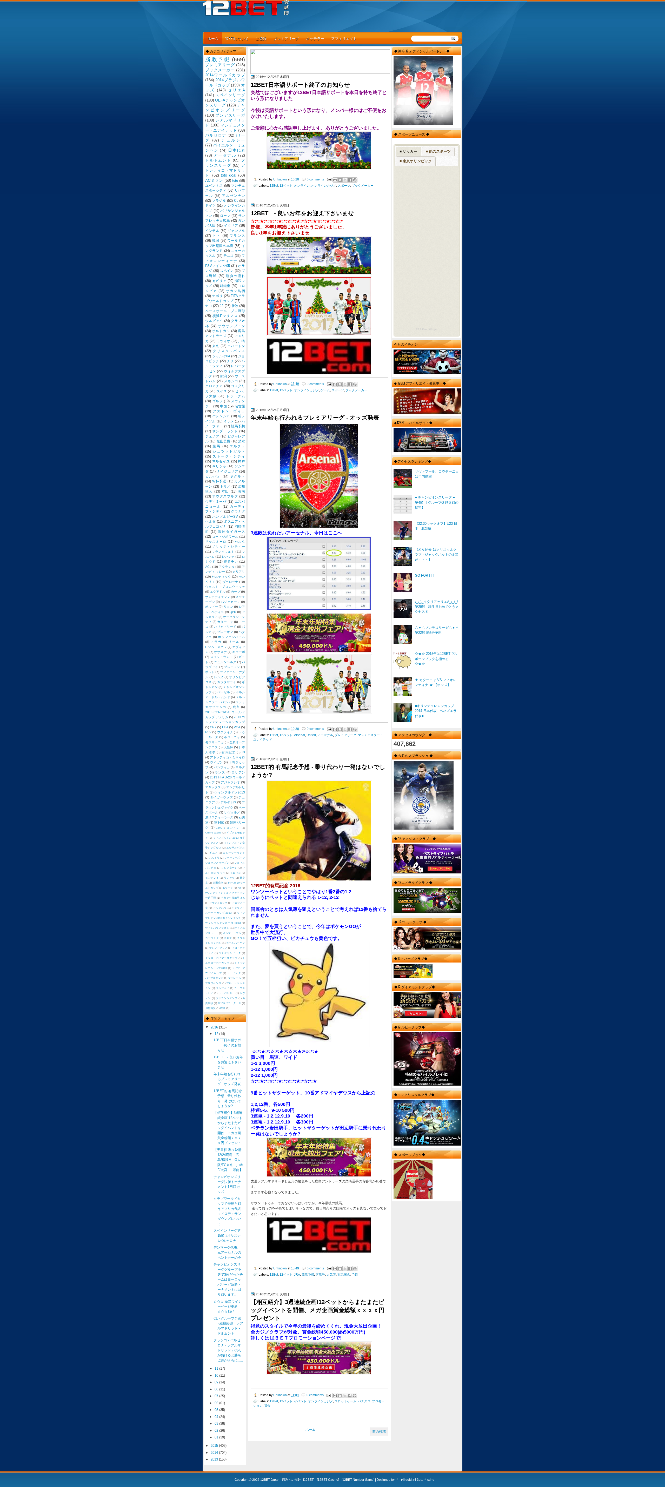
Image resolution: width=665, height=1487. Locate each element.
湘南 (241, 491)
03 (217, 1423)
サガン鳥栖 (235, 291)
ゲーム (325, 390)
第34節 (219, 822)
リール (234, 641)
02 (217, 1430)
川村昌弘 (210, 1008)
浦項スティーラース (219, 817)
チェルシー (233, 140)
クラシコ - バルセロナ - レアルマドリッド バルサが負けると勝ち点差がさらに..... (228, 1350)
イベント (300, 1401)
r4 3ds (417, 1480)
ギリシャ (219, 466)
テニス (228, 256)
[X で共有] (345, 180)
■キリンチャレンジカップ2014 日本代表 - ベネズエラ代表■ (436, 711)
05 (217, 1410)
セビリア (219, 281)
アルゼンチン (233, 196)
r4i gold (406, 1480)
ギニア (213, 852)
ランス (220, 772)
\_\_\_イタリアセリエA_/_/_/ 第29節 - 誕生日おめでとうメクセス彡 (437, 607)
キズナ (228, 938)
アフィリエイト (344, 38)
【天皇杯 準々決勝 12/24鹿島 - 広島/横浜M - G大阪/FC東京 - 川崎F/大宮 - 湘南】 (228, 1160)
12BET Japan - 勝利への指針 (280, 1480)
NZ (239, 887)
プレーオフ (225, 632)
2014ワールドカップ (225, 75)
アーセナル (325, 735)
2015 (215, 1446)
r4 (397, 1480)
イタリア (231, 225)
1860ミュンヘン (228, 827)
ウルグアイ (214, 321)
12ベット (286, 185)
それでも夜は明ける (233, 897)
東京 (215, 346)
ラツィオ (223, 341)
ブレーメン (232, 667)
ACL (208, 566)
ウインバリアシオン (217, 927)
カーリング (212, 938)
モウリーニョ (214, 742)
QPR (233, 612)
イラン (228, 421)
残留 (236, 707)
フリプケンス (213, 983)
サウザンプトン (231, 326)
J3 (243, 752)
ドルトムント (218, 160)
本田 (225, 491)
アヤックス (213, 787)
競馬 (216, 446)
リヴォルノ (232, 812)
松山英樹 (223, 441)
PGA (237, 727)
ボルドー (211, 606)
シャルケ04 (221, 356)
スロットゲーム (345, 1401)
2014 (215, 1453)
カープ (235, 591)
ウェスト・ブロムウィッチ (225, 586)
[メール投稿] (329, 179)
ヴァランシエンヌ (226, 998)
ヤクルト (237, 476)
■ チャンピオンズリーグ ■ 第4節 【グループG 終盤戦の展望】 (436, 502)
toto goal (228, 175)
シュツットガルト (229, 451)
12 (217, 1034)
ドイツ (210, 205)
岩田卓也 (218, 882)
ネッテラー (315, 38)
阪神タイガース (231, 532)
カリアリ (238, 571)
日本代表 (236, 150)
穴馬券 (320, 1274)
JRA (297, 1274)
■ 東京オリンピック (416, 161)
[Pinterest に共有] (354, 180)
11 (217, 1368)
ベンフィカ (222, 767)
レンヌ (219, 677)
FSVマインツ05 (217, 266)
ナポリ (217, 296)
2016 (215, 1027)
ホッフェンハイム (231, 636)
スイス (222, 391)
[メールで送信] (335, 180)
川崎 (241, 341)
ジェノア (212, 436)
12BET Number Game (358, 1480)
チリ (230, 361)
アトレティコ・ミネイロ (227, 757)
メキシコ (231, 381)
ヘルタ (210, 521)
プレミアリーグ (286, 38)
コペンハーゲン (235, 942)
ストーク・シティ (229, 456)
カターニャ (225, 621)
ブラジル (219, 201)
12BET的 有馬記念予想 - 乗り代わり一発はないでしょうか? (318, 771)
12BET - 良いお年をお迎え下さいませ (302, 213)
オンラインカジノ (323, 185)
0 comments (315, 179)
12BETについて (237, 38)
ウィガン (216, 762)
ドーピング (234, 973)
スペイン (227, 271)
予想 (354, 1274)
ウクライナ (225, 732)
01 (217, 1437)
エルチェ (237, 446)
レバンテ (228, 556)
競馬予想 (308, 1274)
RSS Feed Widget (426, 329)
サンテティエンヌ (217, 596)
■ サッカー (408, 151)
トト (216, 236)
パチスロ (364, 1401)
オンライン (302, 185)
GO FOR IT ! (424, 575)
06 (217, 1403)
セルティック (221, 576)
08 (217, 1389)
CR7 (213, 727)
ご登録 (261, 38)
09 (217, 1382)
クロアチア (214, 386)
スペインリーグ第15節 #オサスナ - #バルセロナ (228, 1236)
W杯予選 (219, 481)
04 (217, 1417)
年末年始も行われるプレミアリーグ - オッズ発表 (315, 417)
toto (235, 181)
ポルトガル (221, 331)
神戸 (241, 461)
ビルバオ (213, 476)
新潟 (223, 376)
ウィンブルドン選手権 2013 (223, 922)
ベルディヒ (222, 988)
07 (217, 1396)
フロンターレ (229, 867)
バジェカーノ (230, 601)
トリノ (225, 486)
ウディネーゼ (216, 501)
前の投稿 (379, 1432)
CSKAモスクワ (216, 647)
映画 (222, 1008)
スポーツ (344, 185)
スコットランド (221, 656)
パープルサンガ (214, 978)
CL (236, 201)
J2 (221, 306)
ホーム (213, 38)
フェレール (234, 978)
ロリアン (238, 772)
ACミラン (214, 180)
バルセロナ (215, 135)
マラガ (216, 641)
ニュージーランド (234, 852)
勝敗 (234, 306)
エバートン (236, 346)
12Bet (274, 185)
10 (217, 1375)
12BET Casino (328, 1480)
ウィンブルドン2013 (229, 792)
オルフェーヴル (232, 933)
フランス (237, 236)
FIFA (225, 727)
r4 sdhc (429, 1480)
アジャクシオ (230, 782)
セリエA (236, 90)
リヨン (228, 606)
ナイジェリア (227, 471)
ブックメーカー (363, 185)
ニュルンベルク (225, 662)
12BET (309, 1480)
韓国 (215, 241)
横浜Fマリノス (225, 316)
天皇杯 (228, 747)
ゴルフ (217, 401)
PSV (208, 732)
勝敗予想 (217, 59)
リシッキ (229, 877)
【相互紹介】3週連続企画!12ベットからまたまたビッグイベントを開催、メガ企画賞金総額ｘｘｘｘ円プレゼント (317, 1310)
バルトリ (214, 857)
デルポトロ (228, 802)
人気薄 (331, 1274)
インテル (212, 231)
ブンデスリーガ (230, 115)
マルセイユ (221, 461)
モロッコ (235, 872)
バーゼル (223, 692)
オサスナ (220, 652)
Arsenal (299, 735)
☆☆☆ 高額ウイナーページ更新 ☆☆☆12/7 (228, 1307)
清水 (241, 441)
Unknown (280, 179)
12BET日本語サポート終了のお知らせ (300, 85)
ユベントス (214, 185)
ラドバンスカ (226, 993)
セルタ (240, 541)
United (311, 735)
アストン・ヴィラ (229, 411)
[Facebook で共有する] (350, 180)
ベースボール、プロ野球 (225, 311)
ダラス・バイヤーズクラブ (221, 958)
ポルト (210, 672)
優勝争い (231, 561)
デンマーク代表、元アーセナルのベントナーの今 (227, 1253)
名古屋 (240, 406)
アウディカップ (218, 902)
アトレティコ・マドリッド (225, 170)
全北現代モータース (229, 1003)
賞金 (267, 1405)
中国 (223, 406)
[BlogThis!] (340, 180)
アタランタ (227, 566)
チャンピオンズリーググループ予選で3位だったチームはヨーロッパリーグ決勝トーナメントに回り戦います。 (228, 1279)
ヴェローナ (230, 581)
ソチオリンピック (230, 953)
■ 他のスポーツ (438, 151)
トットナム (235, 396)
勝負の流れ (235, 276)
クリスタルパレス (229, 351)
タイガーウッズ (221, 797)
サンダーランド (225, 431)
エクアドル (217, 591)
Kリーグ (228, 887)
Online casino (213, 832)
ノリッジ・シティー (228, 546)
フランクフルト (223, 551)
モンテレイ (212, 877)
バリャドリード (225, 626)
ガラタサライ (226, 682)
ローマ (225, 216)
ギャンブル (236, 231)
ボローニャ (232, 737)
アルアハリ (220, 907)
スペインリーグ (230, 95)
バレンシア (221, 416)
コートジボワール (225, 536)
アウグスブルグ (225, 496)
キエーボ (238, 652)
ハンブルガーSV (225, 517)
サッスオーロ (216, 541)
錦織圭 (225, 286)
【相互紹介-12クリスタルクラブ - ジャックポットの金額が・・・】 (436, 555)
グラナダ (238, 511)
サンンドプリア (218, 947)
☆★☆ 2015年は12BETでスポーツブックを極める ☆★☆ (436, 659)
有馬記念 (343, 1274)
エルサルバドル (235, 847)
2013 (215, 1459)
